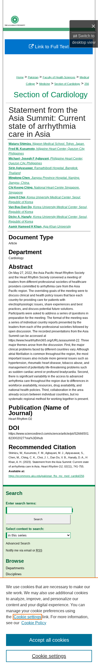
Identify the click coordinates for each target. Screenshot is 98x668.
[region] (49, 622)
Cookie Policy (33, 623)
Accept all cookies (49, 640)
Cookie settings (27, 617)
